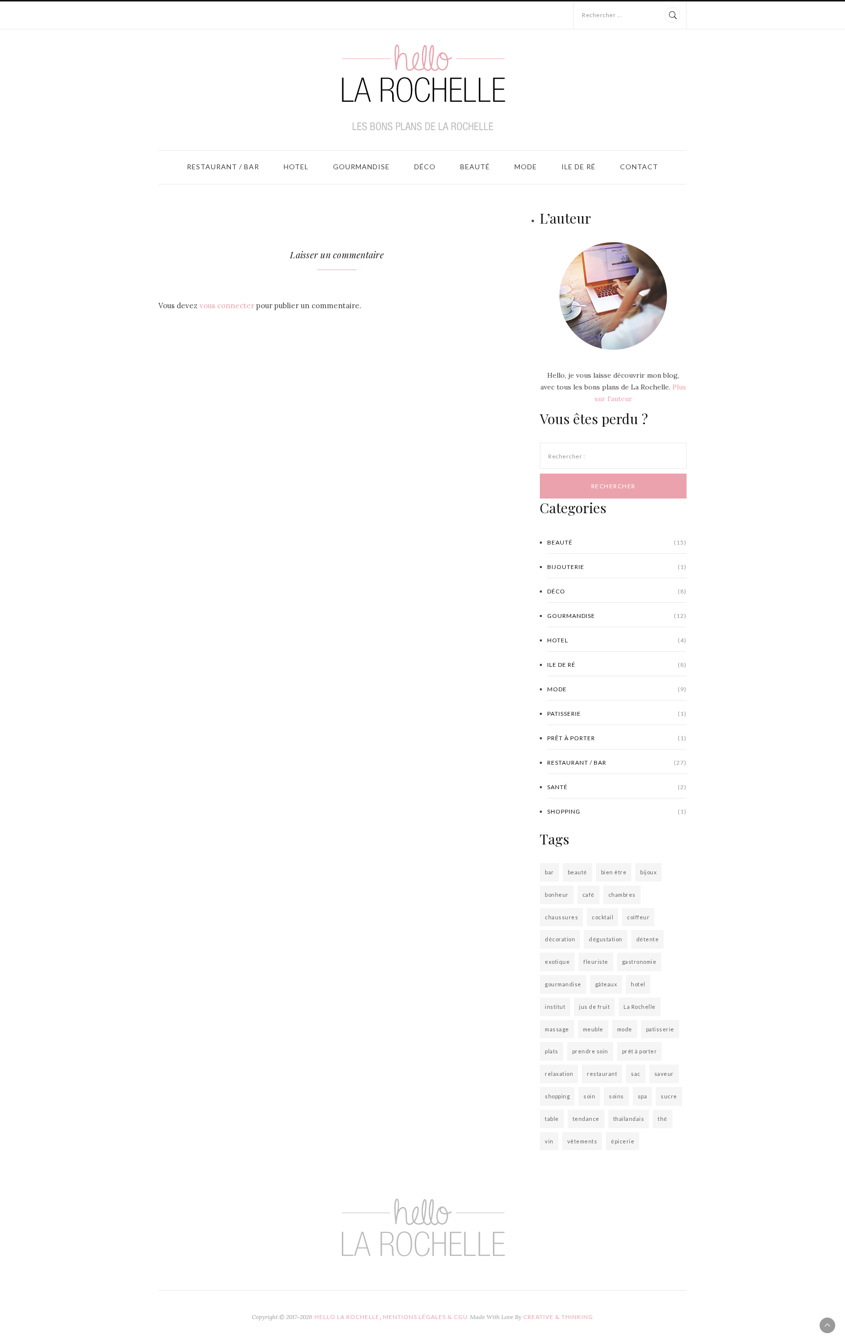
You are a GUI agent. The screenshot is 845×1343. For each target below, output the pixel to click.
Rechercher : (566, 456)
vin (549, 1141)
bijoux (648, 872)
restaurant (602, 1073)
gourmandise (563, 984)
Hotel (296, 166)
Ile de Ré (578, 166)
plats (551, 1051)
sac (636, 1073)
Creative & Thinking (558, 1316)
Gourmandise (361, 166)
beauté (577, 872)
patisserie (617, 713)
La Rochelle (639, 1006)
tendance (586, 1118)
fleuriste (595, 961)
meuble (593, 1029)
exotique (557, 961)
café (588, 894)
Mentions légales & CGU (425, 1316)
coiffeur (638, 917)
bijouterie (617, 566)
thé (662, 1118)
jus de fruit (594, 1006)
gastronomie (639, 961)
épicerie (622, 1141)
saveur (664, 1073)
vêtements (582, 1141)
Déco (425, 166)
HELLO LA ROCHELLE (346, 1316)
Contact (639, 166)
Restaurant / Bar (223, 166)
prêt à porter (617, 738)
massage (557, 1029)
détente (647, 939)
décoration (560, 939)
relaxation (559, 1073)
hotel (638, 984)
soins (616, 1096)
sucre (669, 1096)
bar (549, 872)
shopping (617, 811)
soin (589, 1096)
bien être (614, 872)
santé (617, 787)
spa (642, 1096)
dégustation (606, 939)
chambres (622, 894)
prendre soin (590, 1051)
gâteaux (606, 984)
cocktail (602, 917)
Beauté (475, 166)
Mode (525, 166)
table (552, 1118)
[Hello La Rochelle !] (423, 88)
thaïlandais (629, 1118)
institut (555, 1006)
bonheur (557, 894)
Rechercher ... (602, 15)
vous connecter (227, 305)
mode (624, 1029)
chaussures (561, 917)
